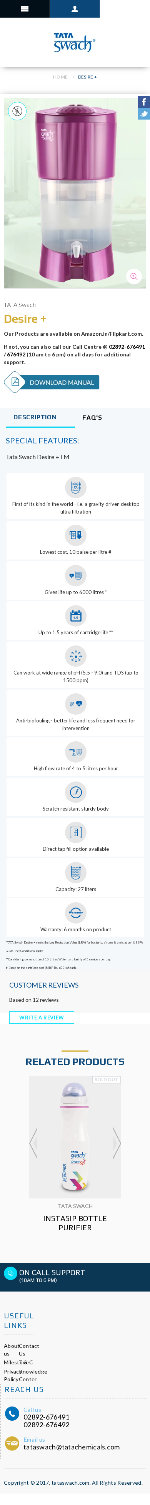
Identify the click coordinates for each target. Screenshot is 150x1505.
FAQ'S (92, 417)
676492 (16, 354)
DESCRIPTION (35, 417)
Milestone (16, 1362)
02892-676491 (127, 346)
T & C (26, 1362)
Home (60, 77)
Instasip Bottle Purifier (75, 1223)
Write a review (41, 1017)
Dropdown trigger (75, 9)
